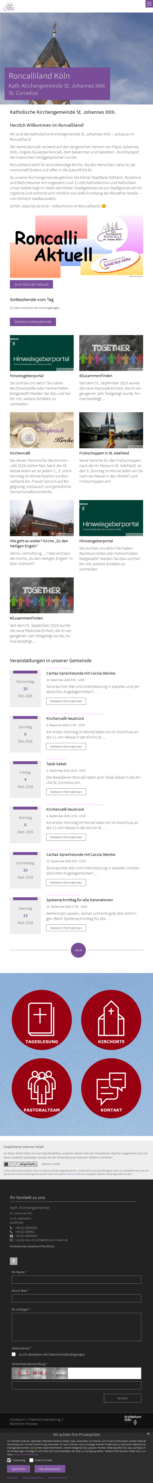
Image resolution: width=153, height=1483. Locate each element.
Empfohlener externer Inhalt (24, 1147)
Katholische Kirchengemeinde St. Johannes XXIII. (63, 112)
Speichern (19, 1469)
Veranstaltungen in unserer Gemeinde (51, 660)
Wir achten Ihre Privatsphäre (76, 1434)
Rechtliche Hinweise (57, 1477)
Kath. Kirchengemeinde (29, 1207)
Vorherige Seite (5, 58)
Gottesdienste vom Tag (32, 299)
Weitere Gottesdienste (32, 321)
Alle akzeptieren (50, 1469)
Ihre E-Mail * (20, 1290)
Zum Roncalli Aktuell (31, 284)
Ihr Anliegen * (21, 1309)
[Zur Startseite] (9, 6)
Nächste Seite (145, 58)
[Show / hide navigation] (149, 3)
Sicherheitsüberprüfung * (29, 1364)
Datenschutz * (22, 1348)
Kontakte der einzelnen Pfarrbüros (32, 1246)
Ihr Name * (19, 1272)
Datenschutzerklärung (25, 1454)
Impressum (12, 1477)
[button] (13, 1261)
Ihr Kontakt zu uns (27, 1197)
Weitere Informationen (66, 701)
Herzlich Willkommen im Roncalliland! (47, 125)
